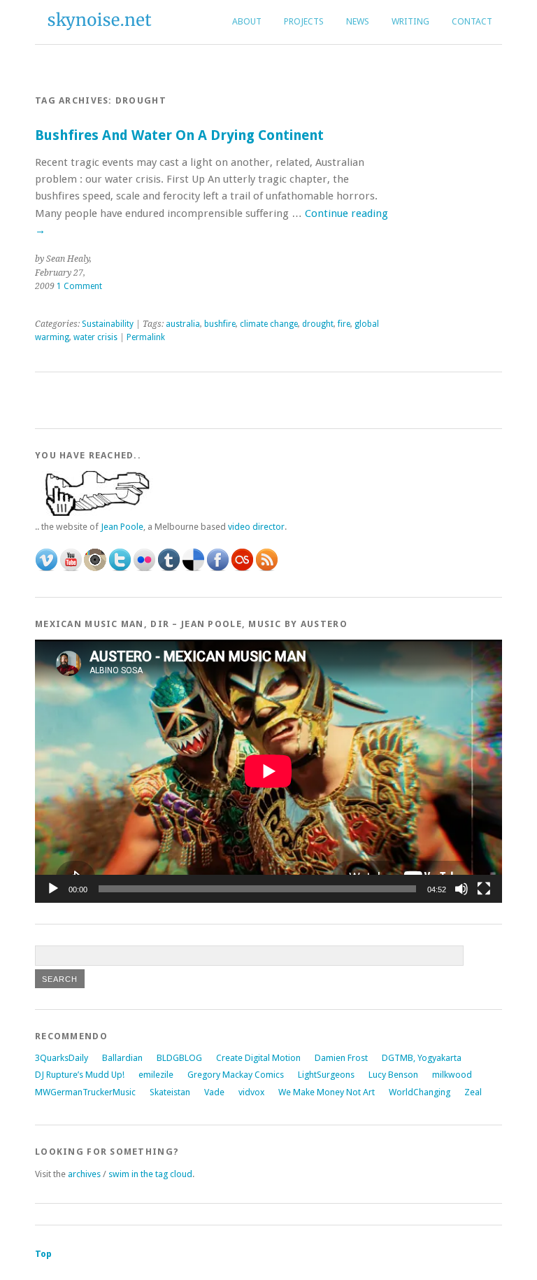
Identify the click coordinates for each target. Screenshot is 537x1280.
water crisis (95, 337)
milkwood (452, 1074)
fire (344, 324)
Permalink (146, 337)
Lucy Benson (393, 1074)
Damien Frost (341, 1058)
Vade (214, 1092)
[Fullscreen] (484, 889)
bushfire (220, 324)
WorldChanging (419, 1092)
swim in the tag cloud (150, 1174)
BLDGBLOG (179, 1058)
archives (83, 1174)
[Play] (53, 889)
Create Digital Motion (258, 1058)
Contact (472, 21)
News (357, 21)
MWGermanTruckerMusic (85, 1092)
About (247, 21)
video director (256, 526)
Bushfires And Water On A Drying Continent (179, 135)
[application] (268, 771)
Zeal (473, 1092)
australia (183, 324)
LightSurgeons (326, 1074)
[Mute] (461, 889)
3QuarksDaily (61, 1058)
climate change (269, 324)
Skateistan (170, 1092)
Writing (410, 21)
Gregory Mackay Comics (235, 1074)
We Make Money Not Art (326, 1092)
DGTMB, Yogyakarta (421, 1058)
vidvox (251, 1092)
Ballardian (122, 1058)
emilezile (155, 1074)
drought (318, 324)
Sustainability (108, 324)
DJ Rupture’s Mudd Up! (79, 1074)
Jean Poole (122, 526)
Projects (304, 21)
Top (43, 1254)
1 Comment (79, 286)
